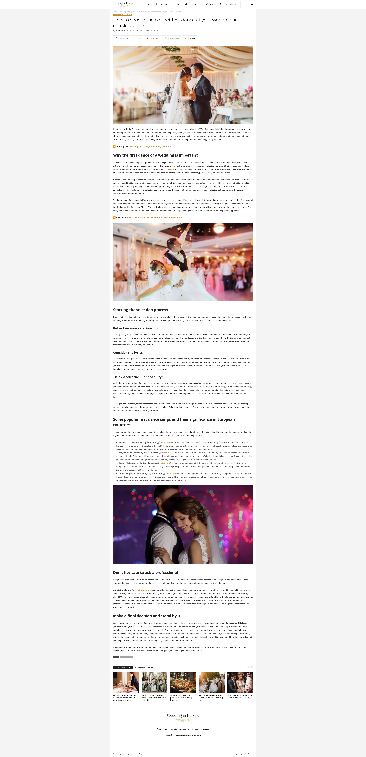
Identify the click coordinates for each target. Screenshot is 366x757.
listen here (166, 442)
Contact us (249, 754)
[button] (252, 4)
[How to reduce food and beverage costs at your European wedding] (126, 682)
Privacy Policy (236, 754)
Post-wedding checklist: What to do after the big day (211, 697)
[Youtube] (193, 740)
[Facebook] (173, 740)
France (170, 169)
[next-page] (251, 667)
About (226, 754)
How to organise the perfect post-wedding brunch (181, 697)
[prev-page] (248, 667)
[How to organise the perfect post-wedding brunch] (183, 682)
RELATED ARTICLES (123, 667)
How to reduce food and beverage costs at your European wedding (125, 697)
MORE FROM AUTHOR (144, 667)
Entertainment (126, 657)
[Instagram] (180, 740)
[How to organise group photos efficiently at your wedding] (154, 682)
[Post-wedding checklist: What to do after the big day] (212, 682)
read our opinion (144, 590)
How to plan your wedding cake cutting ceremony (240, 696)
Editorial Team (121, 30)
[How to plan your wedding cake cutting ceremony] (240, 682)
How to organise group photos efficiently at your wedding (154, 697)
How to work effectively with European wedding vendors (154, 217)
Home (148, 4)
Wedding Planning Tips (127, 12)
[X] (186, 740)
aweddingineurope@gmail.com (188, 735)
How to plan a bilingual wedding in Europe (150, 146)
